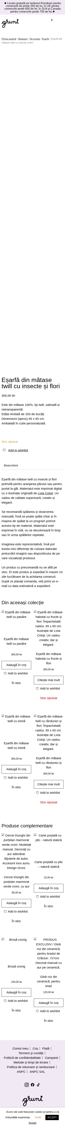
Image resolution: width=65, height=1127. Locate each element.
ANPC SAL (37, 1071)
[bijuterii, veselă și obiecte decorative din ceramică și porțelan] (10, 23)
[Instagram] (27, 1085)
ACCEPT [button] (52, 1117)
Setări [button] (37, 1117)
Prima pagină (9, 38)
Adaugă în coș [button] (16, 665)
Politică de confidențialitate (22, 1058)
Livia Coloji (45, 493)
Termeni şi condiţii (31, 1053)
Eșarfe (45, 38)
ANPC (21, 1071)
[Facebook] (33, 1085)
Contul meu (20, 1048)
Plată (45, 1048)
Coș (35, 1048)
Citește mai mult (48, 680)
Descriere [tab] (11, 465)
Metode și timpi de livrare (31, 1062)
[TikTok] (38, 1085)
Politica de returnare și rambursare (31, 1067)
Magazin (23, 38)
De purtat (35, 38)
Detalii (32, 1123)
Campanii (51, 1058)
